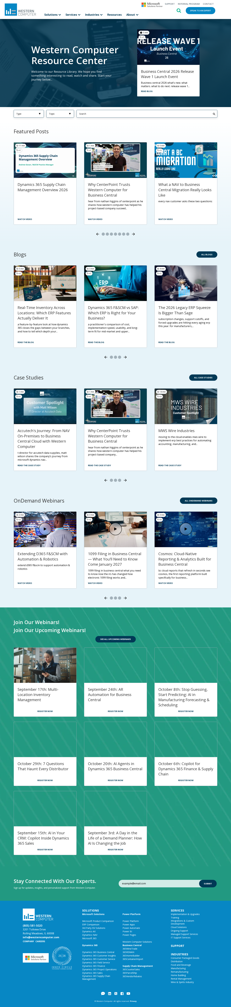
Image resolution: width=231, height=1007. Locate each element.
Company (28, 941)
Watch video (95, 219)
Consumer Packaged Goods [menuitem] (185, 957)
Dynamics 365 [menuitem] (90, 945)
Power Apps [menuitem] (129, 924)
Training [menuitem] (175, 917)
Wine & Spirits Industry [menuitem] (182, 982)
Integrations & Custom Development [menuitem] (182, 922)
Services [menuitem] (72, 14)
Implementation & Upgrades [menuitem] (185, 914)
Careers (40, 941)
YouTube (128, 993)
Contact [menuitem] (208, 3)
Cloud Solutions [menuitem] (179, 927)
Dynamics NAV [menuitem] (89, 934)
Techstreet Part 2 (173, 430)
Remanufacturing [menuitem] (179, 971)
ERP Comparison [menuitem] (90, 924)
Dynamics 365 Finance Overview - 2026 (177, 187)
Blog (103, 993)
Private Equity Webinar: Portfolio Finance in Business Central (113, 559)
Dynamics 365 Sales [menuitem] (92, 972)
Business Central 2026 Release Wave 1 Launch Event (167, 74)
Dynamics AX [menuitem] (89, 931)
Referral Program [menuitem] (189, 3)
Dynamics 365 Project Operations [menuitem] (99, 969)
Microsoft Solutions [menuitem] (93, 914)
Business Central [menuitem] (132, 945)
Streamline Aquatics (35, 430)
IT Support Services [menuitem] (180, 937)
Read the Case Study (29, 465)
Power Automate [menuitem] (131, 927)
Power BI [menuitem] (127, 931)
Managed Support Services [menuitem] (184, 934)
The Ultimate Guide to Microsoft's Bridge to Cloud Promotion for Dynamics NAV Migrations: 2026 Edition (113, 315)
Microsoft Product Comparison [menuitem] (98, 921)
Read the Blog (26, 342)
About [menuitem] (131, 14)
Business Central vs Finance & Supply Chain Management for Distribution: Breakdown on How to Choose (114, 192)
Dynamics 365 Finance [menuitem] (93, 965)
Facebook (122, 993)
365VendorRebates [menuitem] (132, 976)
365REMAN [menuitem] (128, 952)
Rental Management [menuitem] (181, 978)
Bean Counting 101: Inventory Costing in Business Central (184, 556)
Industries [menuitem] (92, 14)
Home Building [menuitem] (178, 975)
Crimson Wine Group (106, 430)
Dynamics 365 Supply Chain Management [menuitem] (96, 977)
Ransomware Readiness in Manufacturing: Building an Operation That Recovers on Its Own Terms (45, 315)
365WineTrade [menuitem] (130, 948)
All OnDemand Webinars (198, 500)
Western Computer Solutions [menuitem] (137, 941)
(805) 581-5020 (32, 925)
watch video (25, 219)
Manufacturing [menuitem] (178, 968)
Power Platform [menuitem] (131, 914)
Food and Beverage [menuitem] (181, 964)
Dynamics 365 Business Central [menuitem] (98, 952)
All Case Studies (203, 377)
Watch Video (165, 219)
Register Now (45, 711)
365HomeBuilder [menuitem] (131, 955)
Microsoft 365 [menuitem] (89, 938)
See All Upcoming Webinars (115, 639)
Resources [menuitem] (114, 14)
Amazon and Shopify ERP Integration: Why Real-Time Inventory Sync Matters (182, 313)
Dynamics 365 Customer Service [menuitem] (98, 959)
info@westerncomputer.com (41, 937)
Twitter (115, 993)
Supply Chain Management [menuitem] (138, 965)
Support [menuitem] (170, 3)
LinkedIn (109, 993)
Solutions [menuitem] (51, 14)
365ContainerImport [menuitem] (133, 959)
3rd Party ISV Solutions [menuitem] (93, 927)
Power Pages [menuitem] (129, 934)
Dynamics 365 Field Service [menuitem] (96, 962)
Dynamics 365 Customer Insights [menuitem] (99, 955)
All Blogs (206, 254)
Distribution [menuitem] (177, 961)
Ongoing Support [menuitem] (179, 930)
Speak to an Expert (200, 10)
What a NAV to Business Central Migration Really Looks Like (44, 190)
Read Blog (147, 91)
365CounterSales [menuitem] (131, 969)
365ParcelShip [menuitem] (130, 972)
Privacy (133, 1001)
